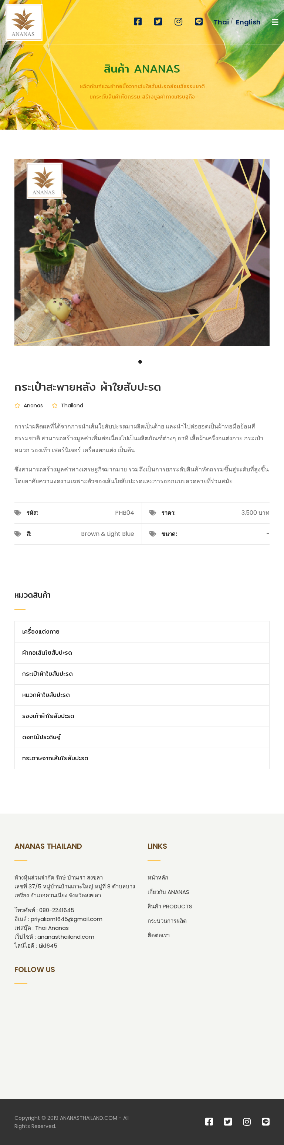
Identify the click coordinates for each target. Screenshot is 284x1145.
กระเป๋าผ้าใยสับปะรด (47, 673)
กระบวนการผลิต (167, 921)
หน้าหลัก (158, 877)
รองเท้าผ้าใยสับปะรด (48, 716)
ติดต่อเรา (159, 935)
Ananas (32, 405)
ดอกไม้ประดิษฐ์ (41, 737)
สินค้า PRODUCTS (170, 906)
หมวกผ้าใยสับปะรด (46, 695)
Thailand (71, 405)
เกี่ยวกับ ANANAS (168, 892)
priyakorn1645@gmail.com (66, 919)
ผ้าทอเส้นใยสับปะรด (47, 652)
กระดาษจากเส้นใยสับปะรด (55, 758)
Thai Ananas (52, 928)
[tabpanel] (142, 244)
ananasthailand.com (65, 937)
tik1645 (47, 945)
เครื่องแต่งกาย (41, 631)
